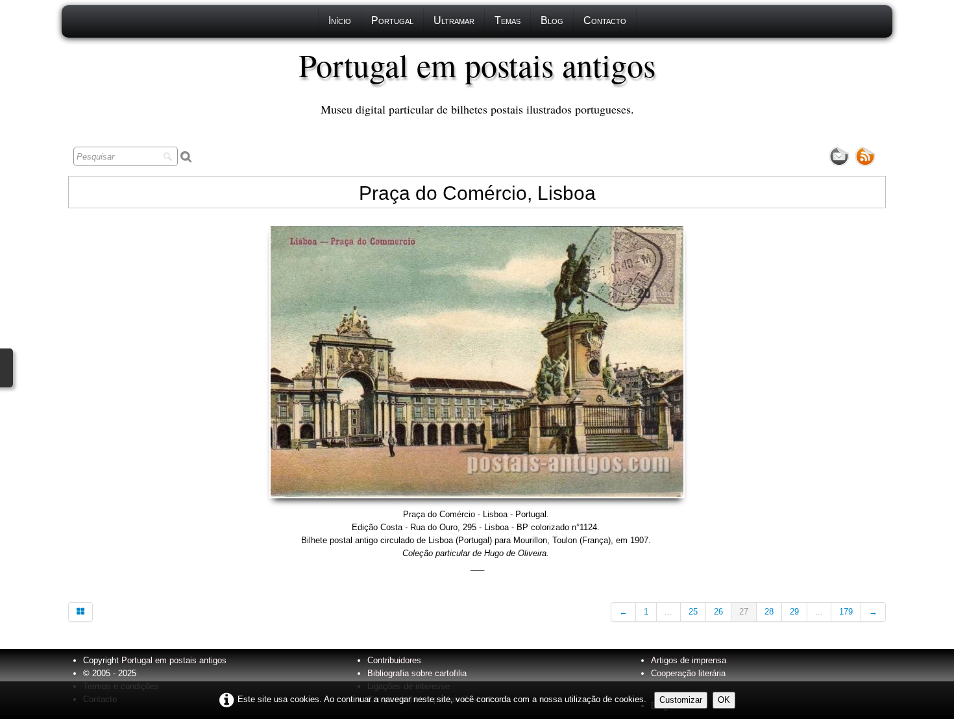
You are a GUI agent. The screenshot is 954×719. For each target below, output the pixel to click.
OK (724, 700)
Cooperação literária (688, 673)
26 (718, 611)
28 (769, 611)
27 (743, 611)
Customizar (680, 700)
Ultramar (454, 20)
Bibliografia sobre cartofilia (417, 673)
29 (794, 611)
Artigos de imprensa (688, 660)
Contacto (604, 20)
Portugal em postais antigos (173, 660)
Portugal (392, 20)
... (668, 611)
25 (693, 611)
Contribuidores (394, 660)
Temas (507, 20)
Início (339, 20)
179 (846, 611)
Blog (552, 20)
